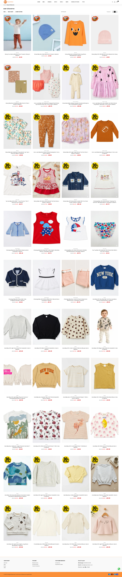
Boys (55, 1)
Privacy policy (35, 564)
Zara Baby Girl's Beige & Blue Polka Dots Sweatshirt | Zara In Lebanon (104, 348)
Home (38, 1)
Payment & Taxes (59, 564)
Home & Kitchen (75, 1)
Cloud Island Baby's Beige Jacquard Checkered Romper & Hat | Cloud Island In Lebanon (75, 104)
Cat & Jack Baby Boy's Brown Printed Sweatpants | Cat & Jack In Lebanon (46, 153)
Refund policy (35, 562)
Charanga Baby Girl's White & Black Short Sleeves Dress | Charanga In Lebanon (46, 300)
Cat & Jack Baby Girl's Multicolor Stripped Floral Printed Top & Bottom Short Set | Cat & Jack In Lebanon (46, 104)
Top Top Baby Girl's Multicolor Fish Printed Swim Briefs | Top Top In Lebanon (104, 251)
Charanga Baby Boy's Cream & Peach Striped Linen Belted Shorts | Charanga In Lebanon (75, 300)
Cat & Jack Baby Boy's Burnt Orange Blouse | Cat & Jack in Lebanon (104, 153)
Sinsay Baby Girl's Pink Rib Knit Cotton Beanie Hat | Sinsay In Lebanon (105, 55)
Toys (83, 1)
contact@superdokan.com (86, 565)
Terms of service (36, 566)
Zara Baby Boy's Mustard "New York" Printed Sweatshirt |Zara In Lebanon (46, 397)
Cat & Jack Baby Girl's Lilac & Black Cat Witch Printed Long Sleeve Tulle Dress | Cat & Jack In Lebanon (104, 104)
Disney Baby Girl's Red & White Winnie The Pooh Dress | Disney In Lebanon (46, 202)
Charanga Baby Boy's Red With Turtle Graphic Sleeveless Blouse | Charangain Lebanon (46, 251)
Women (49, 1)
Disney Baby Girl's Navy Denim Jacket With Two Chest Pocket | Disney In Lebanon (75, 202)
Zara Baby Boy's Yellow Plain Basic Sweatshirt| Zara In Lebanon (76, 495)
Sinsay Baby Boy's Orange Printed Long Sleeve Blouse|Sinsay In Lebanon (75, 55)
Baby (67, 1)
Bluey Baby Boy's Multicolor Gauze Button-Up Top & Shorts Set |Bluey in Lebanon (17, 153)
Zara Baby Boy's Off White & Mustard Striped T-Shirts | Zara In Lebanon (75, 397)
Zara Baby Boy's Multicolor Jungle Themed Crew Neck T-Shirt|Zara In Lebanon (17, 446)
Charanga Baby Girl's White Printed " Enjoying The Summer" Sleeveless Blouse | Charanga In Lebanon (104, 202)
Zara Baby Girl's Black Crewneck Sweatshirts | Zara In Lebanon (46, 348)
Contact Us (57, 562)
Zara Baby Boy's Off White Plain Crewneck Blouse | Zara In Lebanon (75, 544)
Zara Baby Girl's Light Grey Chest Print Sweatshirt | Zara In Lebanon (17, 348)
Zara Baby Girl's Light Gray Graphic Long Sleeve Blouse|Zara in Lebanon (17, 544)
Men (43, 1)
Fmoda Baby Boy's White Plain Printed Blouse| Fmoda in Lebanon (46, 544)
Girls (61, 1)
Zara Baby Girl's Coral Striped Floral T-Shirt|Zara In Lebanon (75, 446)
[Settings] (115, 2)
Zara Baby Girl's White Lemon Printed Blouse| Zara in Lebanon (104, 446)
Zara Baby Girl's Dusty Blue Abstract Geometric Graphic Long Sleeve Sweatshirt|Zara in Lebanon (17, 495)
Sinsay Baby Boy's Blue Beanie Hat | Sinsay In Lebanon (46, 54)
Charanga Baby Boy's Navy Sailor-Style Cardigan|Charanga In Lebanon (17, 300)
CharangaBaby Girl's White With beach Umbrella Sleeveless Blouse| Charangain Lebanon (75, 251)
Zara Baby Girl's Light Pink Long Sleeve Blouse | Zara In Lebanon (104, 544)
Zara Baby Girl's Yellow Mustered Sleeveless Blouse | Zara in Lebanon (104, 397)
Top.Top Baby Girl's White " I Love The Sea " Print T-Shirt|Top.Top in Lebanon (17, 202)
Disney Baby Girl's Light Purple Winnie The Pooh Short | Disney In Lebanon (75, 153)
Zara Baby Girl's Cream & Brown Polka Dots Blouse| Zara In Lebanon (75, 348)
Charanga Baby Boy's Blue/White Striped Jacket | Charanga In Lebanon (17, 251)
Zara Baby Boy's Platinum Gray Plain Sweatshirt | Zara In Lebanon (104, 495)
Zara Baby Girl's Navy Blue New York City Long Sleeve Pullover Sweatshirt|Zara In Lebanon (105, 300)
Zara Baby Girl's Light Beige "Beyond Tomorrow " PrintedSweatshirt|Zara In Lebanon (17, 397)
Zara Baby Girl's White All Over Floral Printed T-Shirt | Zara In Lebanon (46, 446)
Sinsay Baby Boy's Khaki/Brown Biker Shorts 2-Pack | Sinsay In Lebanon (17, 104)
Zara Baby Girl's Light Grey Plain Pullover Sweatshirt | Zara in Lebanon (46, 495)
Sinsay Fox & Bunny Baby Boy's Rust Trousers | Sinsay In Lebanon (17, 55)
